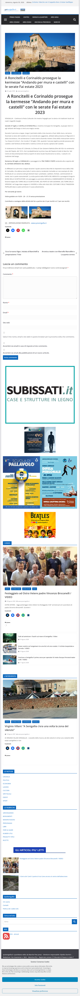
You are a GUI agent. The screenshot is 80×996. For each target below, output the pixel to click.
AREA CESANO (14, 22)
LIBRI (4, 827)
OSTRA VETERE (26, 589)
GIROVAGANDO (8, 813)
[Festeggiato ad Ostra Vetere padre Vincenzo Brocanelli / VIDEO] (40, 566)
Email (6, 312)
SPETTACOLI (7, 794)
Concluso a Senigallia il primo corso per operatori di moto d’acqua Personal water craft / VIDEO (46, 658)
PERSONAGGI (7, 823)
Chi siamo (6, 902)
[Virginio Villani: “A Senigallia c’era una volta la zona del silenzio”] (40, 699)
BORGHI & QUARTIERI (40, 17)
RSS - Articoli (14, 934)
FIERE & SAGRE (8, 830)
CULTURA (6, 790)
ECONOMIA (7, 784)
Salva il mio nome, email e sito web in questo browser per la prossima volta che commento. (39, 337)
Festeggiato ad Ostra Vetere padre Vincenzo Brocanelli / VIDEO (38, 595)
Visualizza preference (40, 991)
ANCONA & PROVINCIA (43, 22)
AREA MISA (54, 17)
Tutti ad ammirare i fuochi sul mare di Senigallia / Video (37, 636)
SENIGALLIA (26, 73)
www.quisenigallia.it (23, 91)
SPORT (5, 801)
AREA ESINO (27, 22)
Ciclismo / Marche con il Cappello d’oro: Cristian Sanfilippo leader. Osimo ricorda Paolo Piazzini (52, 3)
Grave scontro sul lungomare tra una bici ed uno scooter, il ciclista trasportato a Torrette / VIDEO (46, 647)
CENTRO (26, 17)
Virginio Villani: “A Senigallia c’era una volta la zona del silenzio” (36, 728)
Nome (6, 302)
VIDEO (34, 589)
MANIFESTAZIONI (9, 820)
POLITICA (6, 780)
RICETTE (6, 840)
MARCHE (57, 22)
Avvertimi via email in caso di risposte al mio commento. (25, 346)
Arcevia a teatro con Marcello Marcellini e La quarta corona (58, 253)
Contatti (5, 905)
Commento (8, 274)
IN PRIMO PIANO (16, 73)
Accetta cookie (40, 980)
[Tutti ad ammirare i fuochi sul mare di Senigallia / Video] (9, 638)
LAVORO (6, 787)
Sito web (6, 323)
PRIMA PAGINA (15, 17)
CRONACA (6, 777)
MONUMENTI (7, 816)
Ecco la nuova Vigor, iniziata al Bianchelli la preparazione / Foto (22, 253)
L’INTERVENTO (26, 721)
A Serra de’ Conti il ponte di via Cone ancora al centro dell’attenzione (43, 876)
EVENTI (7, 73)
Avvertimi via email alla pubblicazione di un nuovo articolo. (26, 353)
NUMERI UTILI (7, 833)
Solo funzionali (40, 985)
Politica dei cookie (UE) (10, 909)
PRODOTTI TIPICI (8, 837)
